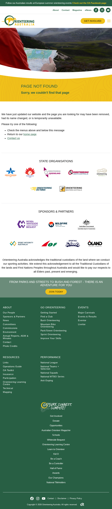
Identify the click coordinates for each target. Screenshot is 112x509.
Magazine (77, 10)
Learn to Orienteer (56, 449)
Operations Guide (12, 366)
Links (6, 362)
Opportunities (56, 425)
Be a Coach (56, 458)
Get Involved (56, 416)
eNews (88, 10)
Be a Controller (56, 463)
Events (83, 307)
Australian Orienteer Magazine (56, 430)
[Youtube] (108, 10)
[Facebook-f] (96, 10)
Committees (9, 324)
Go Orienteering (53, 307)
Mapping (7, 392)
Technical (8, 388)
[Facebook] (32, 498)
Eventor (82, 320)
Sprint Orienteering (51, 334)
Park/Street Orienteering (53, 330)
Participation (9, 378)
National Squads (49, 372)
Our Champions (56, 477)
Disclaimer (61, 498)
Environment (9, 332)
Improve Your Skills (51, 338)
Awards (56, 473)
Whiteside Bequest (56, 439)
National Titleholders (56, 482)
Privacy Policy (76, 498)
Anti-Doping (47, 380)
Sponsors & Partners (14, 316)
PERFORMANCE (51, 357)
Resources (11, 357)
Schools (56, 435)
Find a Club (47, 316)
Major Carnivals (86, 312)
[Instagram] (102, 10)
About (56, 10)
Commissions (10, 328)
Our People (9, 312)
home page (29, 134)
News (6, 320)
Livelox (82, 324)
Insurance (8, 374)
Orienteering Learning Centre (14, 383)
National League (49, 362)
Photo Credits (10, 346)
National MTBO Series (52, 376)
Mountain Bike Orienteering (48, 325)
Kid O (56, 454)
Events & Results (87, 316)
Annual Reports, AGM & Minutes (15, 337)
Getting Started (49, 312)
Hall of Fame (56, 468)
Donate (56, 421)
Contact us (13, 138)
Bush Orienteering (50, 320)
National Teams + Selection (50, 367)
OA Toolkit (8, 370)
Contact (66, 10)
